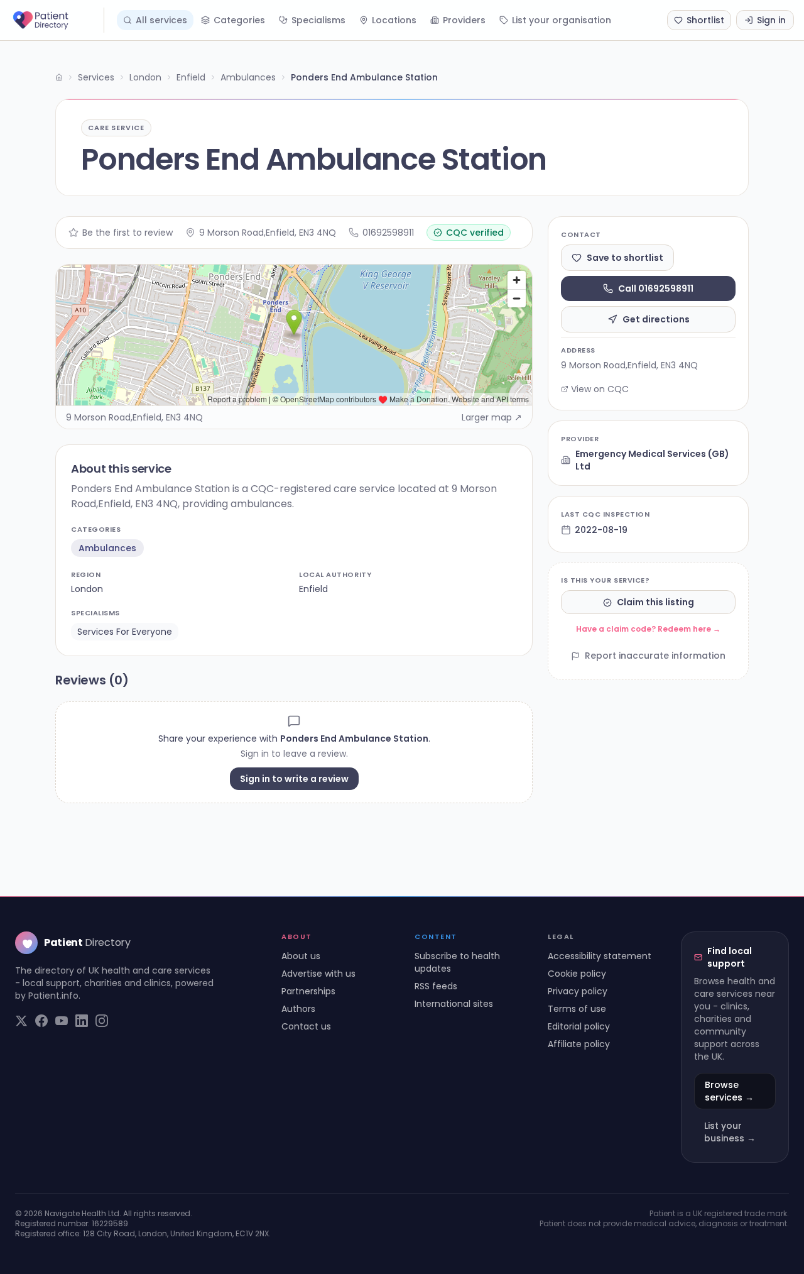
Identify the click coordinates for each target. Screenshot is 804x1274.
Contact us (306, 1026)
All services (161, 20)
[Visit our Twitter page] (21, 1020)
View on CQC (600, 389)
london (87, 589)
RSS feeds (436, 986)
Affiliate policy (579, 1044)
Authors (298, 1008)
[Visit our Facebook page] (41, 1020)
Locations (394, 20)
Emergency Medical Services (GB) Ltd (652, 460)
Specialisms (318, 20)
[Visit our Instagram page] (101, 1020)
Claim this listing (655, 602)
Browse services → (729, 1091)
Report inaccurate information (655, 656)
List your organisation (561, 20)
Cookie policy (577, 973)
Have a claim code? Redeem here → (648, 629)
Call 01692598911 (655, 288)
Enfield (191, 77)
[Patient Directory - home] (57, 20)
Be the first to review (127, 232)
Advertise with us (318, 973)
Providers (464, 20)
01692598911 (388, 232)
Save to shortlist (625, 257)
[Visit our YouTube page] (61, 1020)
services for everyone (124, 631)
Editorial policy (579, 1026)
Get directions (656, 319)
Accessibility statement (599, 956)
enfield (313, 589)
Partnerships (308, 991)
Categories (239, 20)
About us (300, 956)
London (145, 77)
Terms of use (577, 1008)
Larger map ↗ (492, 417)
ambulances (107, 548)
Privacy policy (577, 991)
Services (96, 77)
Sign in (771, 20)
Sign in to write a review (294, 778)
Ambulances (248, 77)
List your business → (730, 1132)
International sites (454, 1003)
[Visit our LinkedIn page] (81, 1020)
